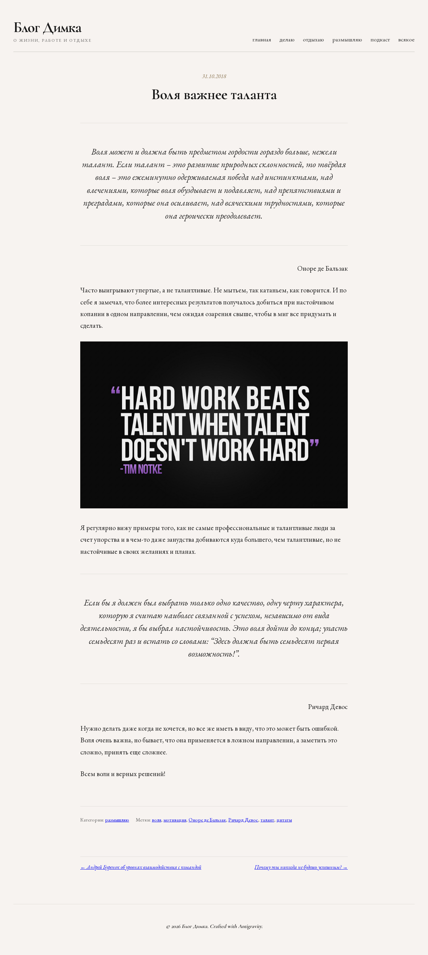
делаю (287, 39)
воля (156, 819)
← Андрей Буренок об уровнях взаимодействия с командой (140, 867)
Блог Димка (47, 27)
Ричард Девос (243, 819)
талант (267, 819)
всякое (406, 39)
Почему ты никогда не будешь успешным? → (301, 867)
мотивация (175, 819)
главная (261, 39)
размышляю (347, 39)
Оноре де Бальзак (207, 819)
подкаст (380, 39)
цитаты (284, 819)
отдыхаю (313, 39)
